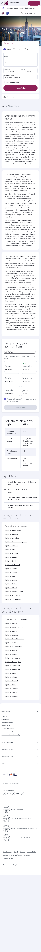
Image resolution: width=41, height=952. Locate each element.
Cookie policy (7, 852)
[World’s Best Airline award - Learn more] (6, 809)
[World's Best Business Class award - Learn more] (6, 818)
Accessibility (31, 852)
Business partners (7, 756)
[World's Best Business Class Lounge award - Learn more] (6, 828)
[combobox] (19, 352)
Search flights (21, 407)
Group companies (7, 742)
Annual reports (6, 732)
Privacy (22, 852)
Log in (27, 13)
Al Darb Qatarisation (8, 728)
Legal (16, 852)
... (6, 106)
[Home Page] (3, 106)
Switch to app (34, 3)
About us (4, 716)
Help (3, 763)
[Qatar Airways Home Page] (3, 13)
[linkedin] (13, 793)
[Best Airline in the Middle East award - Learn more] (6, 837)
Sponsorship (6, 725)
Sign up (32, 13)
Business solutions (7, 749)
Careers (4, 719)
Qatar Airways (6, 711)
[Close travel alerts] (37, 8)
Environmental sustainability (11, 735)
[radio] (12, 366)
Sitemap (27, 855)
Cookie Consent (8, 858)
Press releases (6, 722)
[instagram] (22, 793)
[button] (21, 483)
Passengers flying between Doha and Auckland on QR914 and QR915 (20, 8)
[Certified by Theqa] (10, 776)
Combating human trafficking (12, 855)
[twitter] (8, 793)
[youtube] (17, 793)
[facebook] (4, 793)
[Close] (2, 3)
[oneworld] (7, 13)
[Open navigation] (37, 13)
